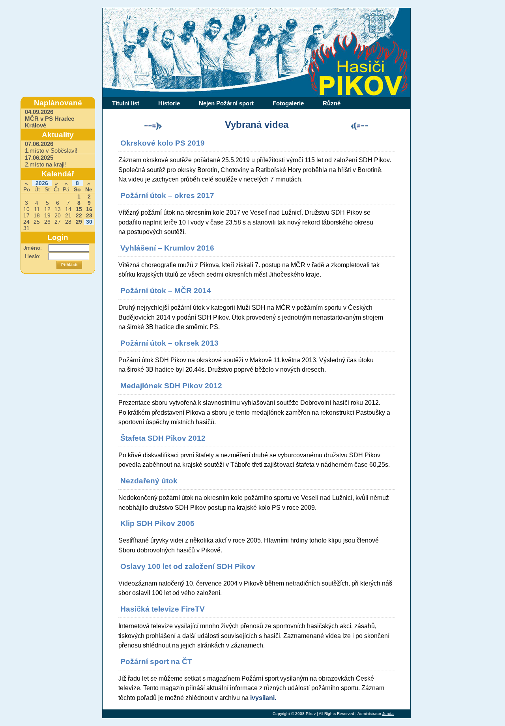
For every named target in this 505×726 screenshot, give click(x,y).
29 (79, 222)
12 (47, 209)
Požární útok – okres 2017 (167, 195)
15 (79, 209)
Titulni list (125, 103)
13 (57, 209)
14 (68, 209)
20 (57, 216)
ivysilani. (263, 697)
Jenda (388, 713)
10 (26, 209)
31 (26, 228)
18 (37, 216)
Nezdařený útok (149, 481)
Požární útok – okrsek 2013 (169, 343)
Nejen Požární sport (226, 103)
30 (89, 222)
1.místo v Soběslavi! (51, 147)
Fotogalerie (288, 103)
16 (89, 209)
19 (47, 216)
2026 (42, 183)
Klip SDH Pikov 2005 (157, 523)
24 (26, 222)
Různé (331, 103)
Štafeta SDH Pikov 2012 (163, 438)
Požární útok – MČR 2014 (165, 290)
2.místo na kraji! (45, 161)
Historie (169, 103)
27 (57, 222)
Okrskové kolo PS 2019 (162, 143)
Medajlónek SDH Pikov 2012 (171, 386)
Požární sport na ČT (156, 661)
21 (68, 216)
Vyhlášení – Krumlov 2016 (167, 248)
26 (47, 222)
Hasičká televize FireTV (162, 609)
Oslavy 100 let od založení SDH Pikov (187, 566)
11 (37, 209)
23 (89, 216)
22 (79, 216)
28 (68, 222)
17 (26, 216)
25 (37, 222)
